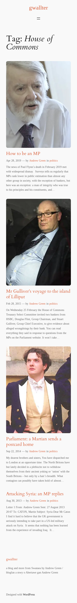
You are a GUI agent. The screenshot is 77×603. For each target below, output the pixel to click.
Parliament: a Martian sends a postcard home (33, 441)
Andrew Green (37, 160)
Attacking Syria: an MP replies (35, 493)
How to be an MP (23, 153)
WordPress (29, 594)
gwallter (38, 7)
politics (54, 160)
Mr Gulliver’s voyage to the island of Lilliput (38, 294)
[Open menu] (38, 18)
